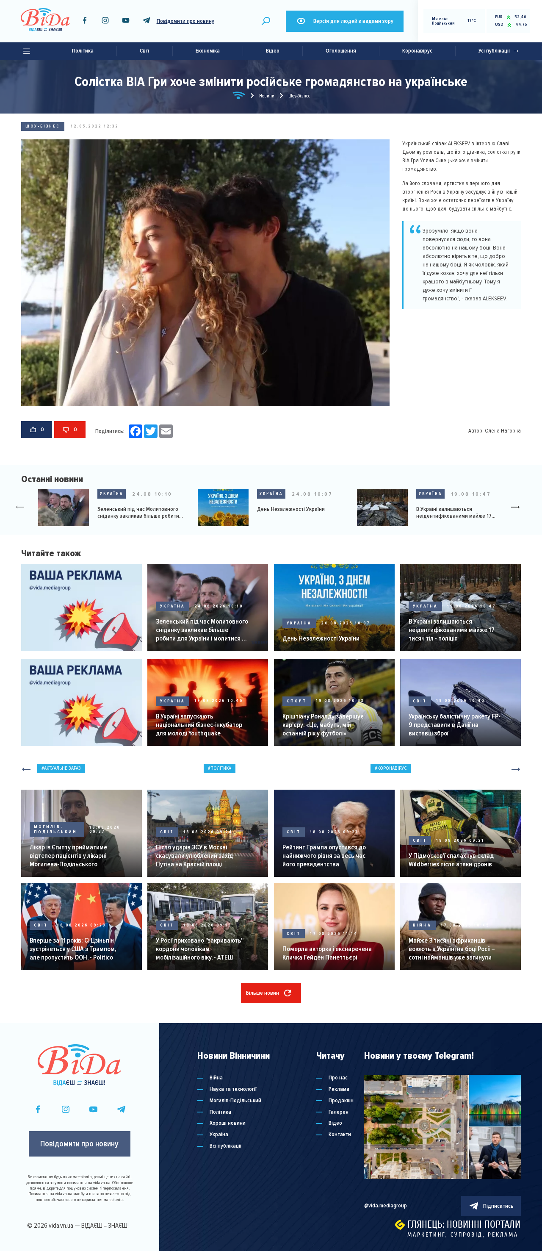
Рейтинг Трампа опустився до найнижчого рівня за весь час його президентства (324, 855)
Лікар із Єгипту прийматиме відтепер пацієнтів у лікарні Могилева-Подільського (68, 855)
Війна (422, 925)
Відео (272, 50)
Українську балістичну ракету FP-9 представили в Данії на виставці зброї (455, 725)
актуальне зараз (62, 768)
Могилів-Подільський (55, 829)
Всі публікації (225, 1146)
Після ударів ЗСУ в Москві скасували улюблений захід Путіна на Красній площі (194, 855)
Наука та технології (233, 1089)
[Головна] (238, 97)
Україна (111, 493)
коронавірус (392, 768)
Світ (144, 50)
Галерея (338, 1112)
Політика (83, 50)
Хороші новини (228, 1123)
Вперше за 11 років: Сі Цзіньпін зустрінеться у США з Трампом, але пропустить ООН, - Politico (73, 949)
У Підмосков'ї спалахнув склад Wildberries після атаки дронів (451, 860)
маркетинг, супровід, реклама (462, 1235)
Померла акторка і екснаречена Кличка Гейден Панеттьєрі (327, 953)
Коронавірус (417, 50)
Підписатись (498, 1206)
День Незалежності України (291, 509)
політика (220, 768)
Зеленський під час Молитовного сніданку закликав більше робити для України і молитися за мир (138, 513)
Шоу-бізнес (42, 126)
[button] (518, 507)
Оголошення (341, 50)
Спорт (297, 701)
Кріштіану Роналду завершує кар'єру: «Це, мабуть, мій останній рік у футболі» (323, 725)
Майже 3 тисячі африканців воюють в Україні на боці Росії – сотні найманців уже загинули (452, 949)
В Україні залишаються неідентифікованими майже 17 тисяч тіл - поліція (454, 513)
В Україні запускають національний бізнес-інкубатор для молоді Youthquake (199, 725)
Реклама (339, 1089)
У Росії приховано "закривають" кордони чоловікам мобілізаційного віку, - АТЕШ (199, 949)
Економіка (208, 50)
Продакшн (341, 1101)
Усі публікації (494, 50)
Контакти (340, 1135)
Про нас (338, 1078)
